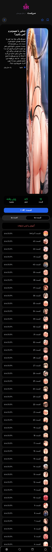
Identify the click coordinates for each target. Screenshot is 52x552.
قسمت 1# (27, 210)
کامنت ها (14, 217)
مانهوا (21, 67)
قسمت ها (37, 217)
